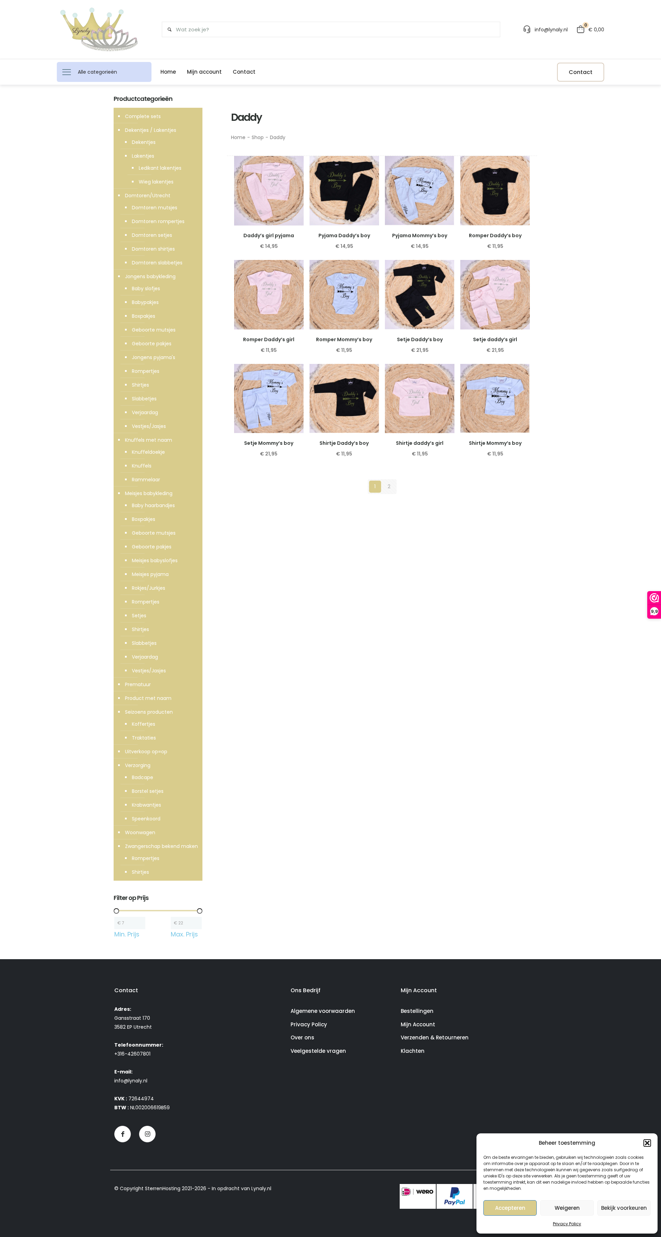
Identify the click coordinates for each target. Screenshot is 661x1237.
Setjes (139, 615)
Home (238, 137)
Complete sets (143, 116)
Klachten (412, 1051)
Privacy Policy (567, 1224)
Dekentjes (144, 142)
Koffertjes (143, 724)
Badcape (142, 777)
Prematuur (138, 684)
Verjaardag (145, 412)
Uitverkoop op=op (146, 751)
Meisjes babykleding (148, 493)
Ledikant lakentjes (160, 168)
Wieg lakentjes (156, 181)
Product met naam (148, 698)
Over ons (302, 1037)
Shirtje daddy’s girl (419, 443)
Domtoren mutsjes (154, 207)
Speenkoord (146, 818)
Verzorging (137, 765)
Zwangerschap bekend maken (161, 846)
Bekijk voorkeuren (624, 1208)
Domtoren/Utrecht (147, 195)
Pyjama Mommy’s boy (419, 235)
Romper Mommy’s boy (344, 339)
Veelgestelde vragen (318, 1051)
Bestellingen (417, 1011)
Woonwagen (140, 832)
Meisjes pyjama (150, 574)
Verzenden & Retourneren (435, 1037)
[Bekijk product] (294, 165)
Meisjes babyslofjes (155, 560)
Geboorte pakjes (151, 343)
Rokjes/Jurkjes (148, 588)
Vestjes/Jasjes (149, 426)
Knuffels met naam (148, 440)
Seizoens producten (149, 712)
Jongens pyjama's (153, 357)
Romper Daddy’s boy (495, 235)
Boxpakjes (143, 316)
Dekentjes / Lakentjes (150, 130)
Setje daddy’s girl (495, 339)
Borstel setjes (148, 791)
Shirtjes (140, 384)
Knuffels (141, 465)
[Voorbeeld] (294, 180)
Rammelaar (146, 479)
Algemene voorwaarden (323, 1011)
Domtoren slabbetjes (157, 262)
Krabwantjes (146, 804)
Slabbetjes (144, 398)
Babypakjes (145, 302)
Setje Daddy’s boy (420, 339)
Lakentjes (143, 156)
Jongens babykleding (150, 276)
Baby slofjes (146, 288)
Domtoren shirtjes (153, 248)
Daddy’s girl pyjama (268, 235)
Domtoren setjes (152, 235)
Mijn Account (418, 1024)
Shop (258, 137)
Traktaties (144, 737)
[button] (647, 1143)
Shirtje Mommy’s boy (495, 443)
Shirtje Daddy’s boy (344, 443)
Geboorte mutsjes (154, 329)
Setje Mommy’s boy (268, 443)
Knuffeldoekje (148, 452)
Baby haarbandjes (153, 505)
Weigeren (567, 1208)
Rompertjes (145, 371)
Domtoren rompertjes (158, 221)
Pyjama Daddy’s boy (344, 235)
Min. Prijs (126, 934)
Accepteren (510, 1208)
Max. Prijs (184, 934)
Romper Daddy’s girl (268, 339)
